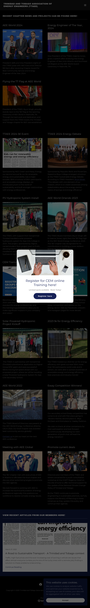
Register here (45, 296)
